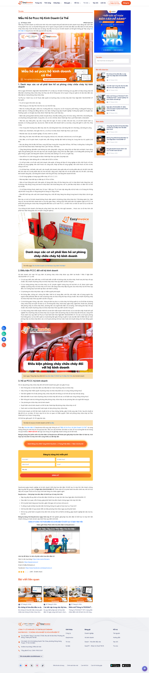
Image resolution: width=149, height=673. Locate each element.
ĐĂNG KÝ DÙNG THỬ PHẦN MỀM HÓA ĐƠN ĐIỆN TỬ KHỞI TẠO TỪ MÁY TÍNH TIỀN (56, 522)
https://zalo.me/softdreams (41, 559)
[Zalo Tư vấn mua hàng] (4, 328)
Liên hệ (103, 3)
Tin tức (85, 3)
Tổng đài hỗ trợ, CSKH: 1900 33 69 (32, 650)
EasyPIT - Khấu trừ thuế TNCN (94, 646)
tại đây (52, 423)
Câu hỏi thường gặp (96, 665)
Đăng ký (126, 3)
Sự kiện (68, 646)
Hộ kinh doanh (89, 637)
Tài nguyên (116, 633)
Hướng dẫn (116, 637)
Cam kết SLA (84, 665)
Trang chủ (38, 3)
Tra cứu (115, 646)
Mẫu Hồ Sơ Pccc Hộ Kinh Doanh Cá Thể (73, 427)
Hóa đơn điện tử (29, 427)
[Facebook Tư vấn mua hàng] (4, 339)
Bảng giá (67, 3)
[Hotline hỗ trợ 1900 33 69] (4, 345)
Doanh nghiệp (89, 633)
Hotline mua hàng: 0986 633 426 (31, 647)
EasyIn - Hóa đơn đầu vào (93, 642)
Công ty (68, 633)
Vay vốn (95, 3)
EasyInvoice (69, 637)
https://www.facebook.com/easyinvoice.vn (38, 568)
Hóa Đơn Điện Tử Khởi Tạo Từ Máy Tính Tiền (58, 376)
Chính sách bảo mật (72, 665)
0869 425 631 (32, 432)
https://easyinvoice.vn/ (31, 562)
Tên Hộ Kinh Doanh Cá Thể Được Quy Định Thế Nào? (48, 266)
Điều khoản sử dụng (58, 665)
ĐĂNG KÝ (55, 475)
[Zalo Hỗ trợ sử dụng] (4, 334)
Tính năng (47, 3)
